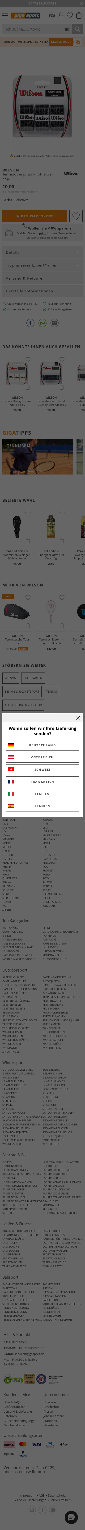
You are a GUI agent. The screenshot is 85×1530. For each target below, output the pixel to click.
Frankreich (42, 781)
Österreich (42, 757)
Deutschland (42, 745)
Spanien (42, 806)
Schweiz (42, 769)
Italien (42, 794)
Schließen (78, 717)
